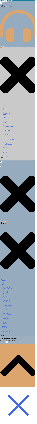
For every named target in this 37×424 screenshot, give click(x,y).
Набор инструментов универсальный (9, 126)
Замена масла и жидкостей (6, 118)
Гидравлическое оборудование (6, 291)
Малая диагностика (5, 296)
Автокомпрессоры (5, 295)
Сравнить (2, 334)
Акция (3, 148)
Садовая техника (4, 322)
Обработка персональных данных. (6, 155)
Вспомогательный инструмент (6, 142)
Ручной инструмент (5, 125)
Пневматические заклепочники (8, 138)
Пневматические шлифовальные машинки (9, 139)
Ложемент (7, 309)
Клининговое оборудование (5, 321)
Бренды (2, 103)
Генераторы (4, 122)
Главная (2, 278)
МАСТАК (3, 108)
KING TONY (3, 105)
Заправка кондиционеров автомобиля (7, 112)
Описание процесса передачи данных (6, 156)
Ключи (5, 304)
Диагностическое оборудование (6, 113)
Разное (5, 135)
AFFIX (3, 282)
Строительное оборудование (5, 121)
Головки (5, 127)
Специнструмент (4, 317)
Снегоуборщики (5, 147)
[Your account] (1, 46)
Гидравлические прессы (7, 116)
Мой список (2, 159)
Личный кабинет (4, 330)
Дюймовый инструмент (7, 130)
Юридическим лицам (4, 326)
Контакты (2, 157)
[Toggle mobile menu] (1, 47)
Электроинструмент (5, 143)
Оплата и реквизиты (4, 151)
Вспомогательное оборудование (6, 287)
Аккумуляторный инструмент (6, 300)
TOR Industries (3, 283)
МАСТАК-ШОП (1, 5)
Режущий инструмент (7, 134)
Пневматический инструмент (6, 313)
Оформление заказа (4, 152)
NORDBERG (3, 104)
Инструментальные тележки (9, 308)
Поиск (7, 1)
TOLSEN (3, 109)
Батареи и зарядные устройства (8, 144)
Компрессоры (6, 140)
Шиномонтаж (4, 114)
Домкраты (4, 117)
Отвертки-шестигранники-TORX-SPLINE (9, 129)
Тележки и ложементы (7, 131)
